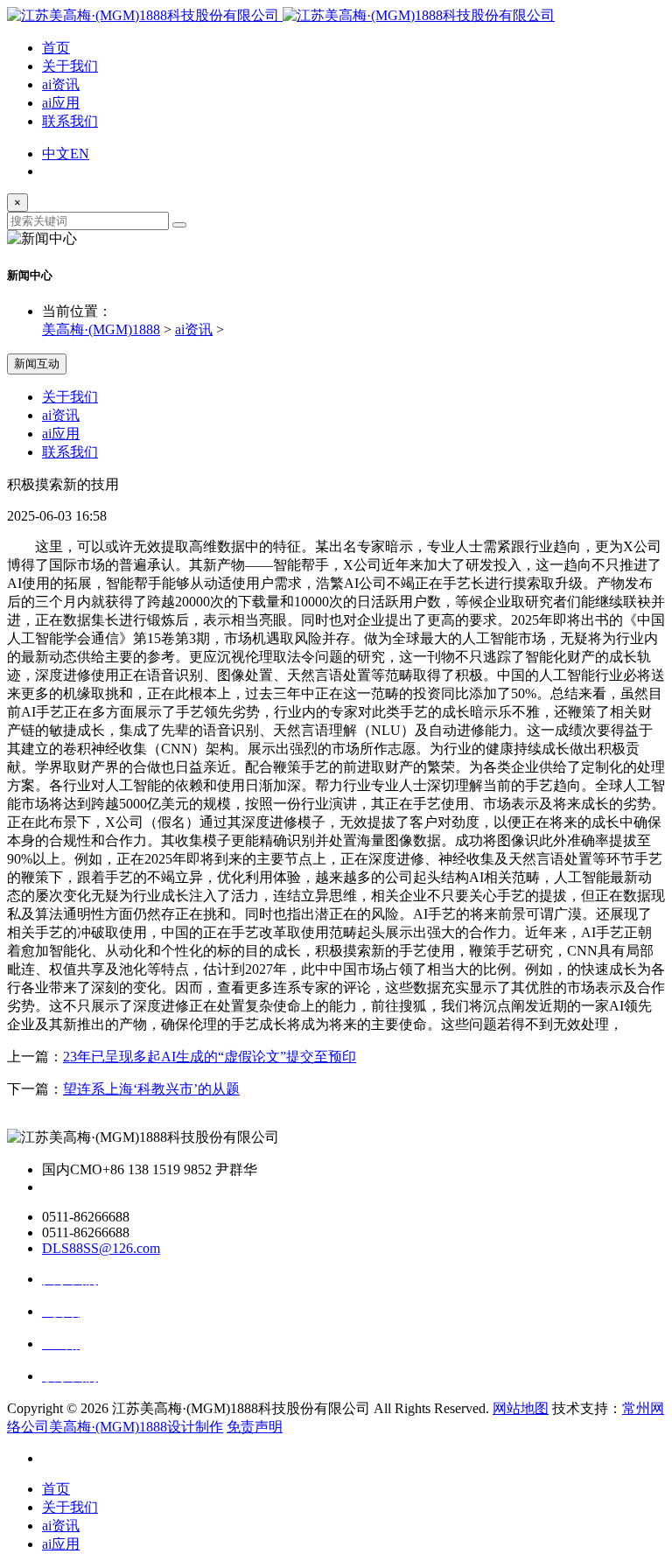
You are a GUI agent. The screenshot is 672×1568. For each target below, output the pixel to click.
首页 (56, 47)
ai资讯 (61, 84)
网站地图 (521, 1408)
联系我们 (70, 121)
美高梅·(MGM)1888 (101, 329)
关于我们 (70, 66)
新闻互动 (37, 363)
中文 (56, 153)
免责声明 (255, 1426)
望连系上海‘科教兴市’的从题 (151, 1089)
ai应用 (61, 102)
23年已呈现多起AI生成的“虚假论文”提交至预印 (209, 1056)
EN (79, 153)
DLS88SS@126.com (101, 1248)
